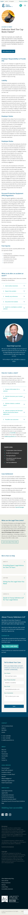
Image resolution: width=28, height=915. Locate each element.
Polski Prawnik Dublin (7, 782)
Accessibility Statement (7, 889)
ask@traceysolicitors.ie (10, 436)
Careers (3, 758)
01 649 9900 (12, 433)
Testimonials (5, 754)
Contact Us (4, 760)
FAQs (3, 803)
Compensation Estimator (8, 795)
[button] (25, 5)
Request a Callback (23, 1)
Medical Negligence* (7, 778)
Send (14, 706)
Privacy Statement (6, 882)
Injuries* (4, 776)
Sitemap (4, 885)
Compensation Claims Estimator (14, 450)
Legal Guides (5, 793)
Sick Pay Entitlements (11, 462)
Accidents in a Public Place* (8, 774)
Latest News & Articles (7, 790)
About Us (4, 749)
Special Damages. (20, 507)
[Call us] (21, 5)
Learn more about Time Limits (9, 542)
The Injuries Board (10, 455)
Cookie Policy (5, 887)
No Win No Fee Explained (12, 453)
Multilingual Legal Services (8, 780)
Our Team (4, 751)
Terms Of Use (5, 880)
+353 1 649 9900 (15, 359)
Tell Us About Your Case (8, 51)
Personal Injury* (6, 768)
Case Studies (5, 756)
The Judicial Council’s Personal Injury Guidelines (13, 459)
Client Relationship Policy (8, 878)
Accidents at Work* (6, 772)
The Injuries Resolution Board (9, 799)
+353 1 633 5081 (6, 738)
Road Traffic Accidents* (7, 770)
